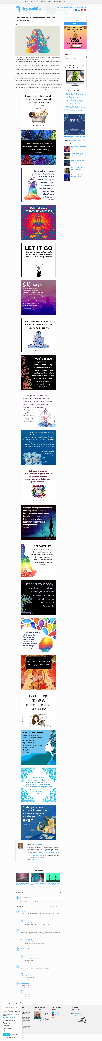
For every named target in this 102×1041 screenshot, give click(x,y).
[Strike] (28, 901)
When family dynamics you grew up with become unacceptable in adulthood (74, 101)
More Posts (38, 859)
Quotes (27, 1)
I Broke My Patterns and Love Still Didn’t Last (78, 161)
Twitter (30, 859)
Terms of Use (27, 1027)
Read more (5, 1015)
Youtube (56, 1016)
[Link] (35, 901)
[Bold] (22, 901)
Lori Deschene (21, 24)
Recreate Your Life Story (36, 855)
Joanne (32, 922)
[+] (37, 901)
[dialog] (11, 1020)
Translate (74, 58)
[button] (12, 1017)
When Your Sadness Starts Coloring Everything (78, 168)
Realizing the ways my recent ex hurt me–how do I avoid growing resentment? (75, 98)
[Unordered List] (32, 901)
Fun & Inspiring (35, 1)
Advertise (49, 1)
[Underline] (26, 901)
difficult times (28, 65)
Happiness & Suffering (71, 104)
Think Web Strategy (78, 1019)
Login (60, 892)
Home (17, 1)
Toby (32, 941)
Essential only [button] (16, 1034)
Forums (43, 1)
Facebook (33, 859)
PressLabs (77, 1012)
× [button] (20, 1002)
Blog (22, 1)
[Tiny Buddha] (28, 11)
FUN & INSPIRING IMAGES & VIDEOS (77, 140)
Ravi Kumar (24, 966)
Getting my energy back (71, 93)
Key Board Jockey (34, 958)
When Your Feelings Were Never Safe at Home (77, 175)
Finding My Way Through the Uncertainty (76, 94)
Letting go (68, 96)
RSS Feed (57, 1018)
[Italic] (24, 901)
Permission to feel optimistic (73, 103)
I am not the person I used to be (73, 106)
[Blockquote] (33, 901)
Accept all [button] (6, 1034)
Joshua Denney (78, 1013)
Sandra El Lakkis (34, 993)
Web (27, 859)
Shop (64, 1)
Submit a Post (57, 1)
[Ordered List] (30, 901)
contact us (42, 865)
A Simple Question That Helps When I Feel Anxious (78, 154)
